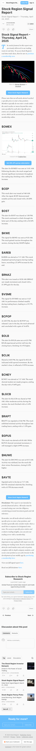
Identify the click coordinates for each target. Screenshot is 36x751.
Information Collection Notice (21, 599)
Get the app (28, 742)
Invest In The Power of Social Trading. (12, 670)
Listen (32, 24)
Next (29, 615)
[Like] (4, 29)
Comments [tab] (6, 633)
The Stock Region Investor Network (13, 665)
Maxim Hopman (20, 84)
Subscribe (24, 3)
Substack (8, 747)
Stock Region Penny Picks (12, 695)
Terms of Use (28, 597)
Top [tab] (4, 658)
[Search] (32, 658)
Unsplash (18, 86)
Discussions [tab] (17, 658)
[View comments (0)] (8, 29)
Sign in (32, 3)
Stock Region (10, 23)
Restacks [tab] (15, 633)
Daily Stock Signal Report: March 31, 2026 (13, 684)
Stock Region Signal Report (13, 680)
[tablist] (10, 633)
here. (22, 563)
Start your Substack (13, 742)
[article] (18, 669)
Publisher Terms (25, 735)
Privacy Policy (18, 601)
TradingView (22, 157)
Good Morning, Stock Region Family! (12, 698)
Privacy (12, 737)
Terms (18, 737)
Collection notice (27, 737)
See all (5, 709)
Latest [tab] (9, 658)
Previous (8, 615)
